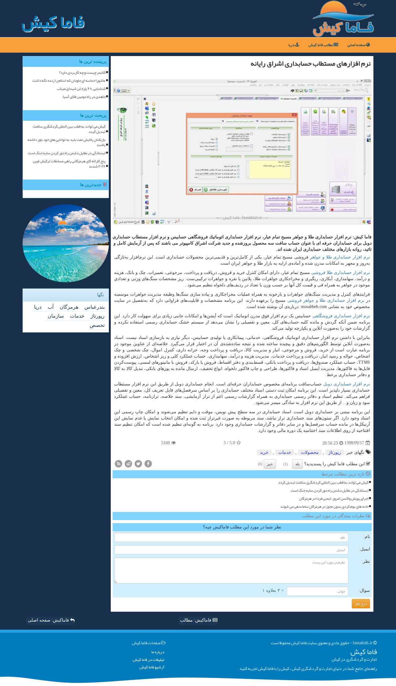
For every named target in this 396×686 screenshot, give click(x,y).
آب (51, 307)
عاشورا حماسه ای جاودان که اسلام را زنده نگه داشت (68, 80)
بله (297, 464)
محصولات (310, 452)
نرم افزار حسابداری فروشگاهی (341, 316)
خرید (264, 452)
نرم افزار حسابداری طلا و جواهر (340, 257)
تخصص (97, 325)
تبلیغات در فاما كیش (148, 659)
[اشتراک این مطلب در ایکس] (138, 463)
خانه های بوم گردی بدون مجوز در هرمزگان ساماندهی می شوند (324, 506)
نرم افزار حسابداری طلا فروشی (340, 272)
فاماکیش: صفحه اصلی (49, 620)
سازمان (56, 316)
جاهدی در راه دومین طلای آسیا (84, 96)
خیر (270, 464)
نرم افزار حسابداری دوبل (346, 384)
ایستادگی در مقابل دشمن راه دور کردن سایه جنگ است (329, 490)
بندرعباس (94, 307)
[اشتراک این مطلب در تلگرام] (128, 463)
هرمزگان (69, 307)
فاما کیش (53, 21)
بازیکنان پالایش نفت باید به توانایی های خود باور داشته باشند (66, 142)
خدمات (284, 452)
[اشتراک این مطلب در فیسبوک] (148, 463)
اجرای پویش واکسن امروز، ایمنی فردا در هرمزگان (333, 498)
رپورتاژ (335, 452)
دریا (291, 45)
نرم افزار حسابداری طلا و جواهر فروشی (325, 300)
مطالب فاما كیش (321, 45)
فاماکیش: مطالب (196, 620)
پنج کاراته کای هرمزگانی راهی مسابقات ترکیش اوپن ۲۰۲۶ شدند (69, 164)
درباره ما (157, 652)
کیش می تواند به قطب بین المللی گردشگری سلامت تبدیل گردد (323, 482)
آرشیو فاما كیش (152, 667)
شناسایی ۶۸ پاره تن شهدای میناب (81, 88)
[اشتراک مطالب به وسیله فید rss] (118, 463)
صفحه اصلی (356, 45)
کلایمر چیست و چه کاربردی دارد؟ (82, 72)
